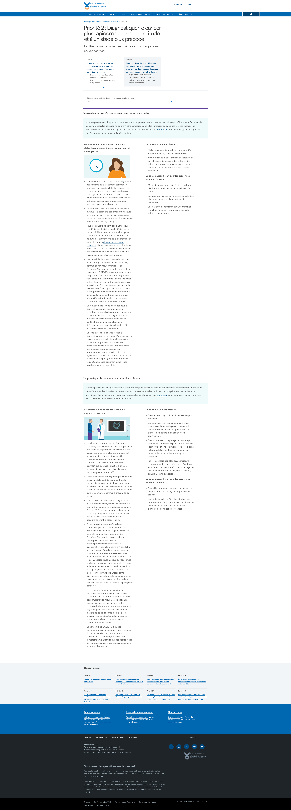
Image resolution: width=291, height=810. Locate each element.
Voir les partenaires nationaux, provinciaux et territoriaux (97, 718)
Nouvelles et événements (140, 14)
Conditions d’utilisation (147, 802)
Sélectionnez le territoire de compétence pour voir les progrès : (110, 98)
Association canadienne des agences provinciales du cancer (106, 752)
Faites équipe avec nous (164, 14)
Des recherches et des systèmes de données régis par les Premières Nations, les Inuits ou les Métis (192, 696)
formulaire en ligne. (94, 776)
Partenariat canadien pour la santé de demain (101, 747)
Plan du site (88, 805)
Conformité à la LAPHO (102, 802)
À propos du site (103, 805)
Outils (123, 14)
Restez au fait (174, 717)
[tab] (103, 72)
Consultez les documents (137, 717)
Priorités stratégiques (111, 22)
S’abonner (133, 738)
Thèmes (112, 14)
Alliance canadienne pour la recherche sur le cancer (103, 750)
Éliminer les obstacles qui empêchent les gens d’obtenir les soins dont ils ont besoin (192, 681)
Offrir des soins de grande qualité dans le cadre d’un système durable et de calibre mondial (160, 681)
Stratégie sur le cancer (95, 14)
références (162, 129)
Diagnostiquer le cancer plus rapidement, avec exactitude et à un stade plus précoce (129, 681)
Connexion (178, 5)
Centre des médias (118, 738)
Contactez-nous (101, 738)
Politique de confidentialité (125, 802)
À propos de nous (185, 14)
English (189, 5)
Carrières (87, 738)
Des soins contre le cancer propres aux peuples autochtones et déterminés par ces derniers (161, 696)
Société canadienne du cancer (112, 774)
